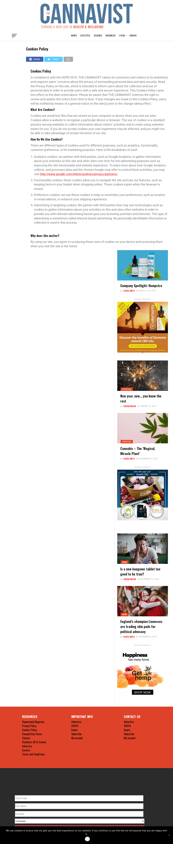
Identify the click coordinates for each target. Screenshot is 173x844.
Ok (87, 839)
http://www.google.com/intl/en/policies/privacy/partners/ (78, 174)
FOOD (122, 35)
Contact (26, 738)
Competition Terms (32, 734)
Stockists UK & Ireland (34, 742)
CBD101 (133, 35)
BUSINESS (111, 35)
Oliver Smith (129, 290)
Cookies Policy (29, 730)
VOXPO (74, 726)
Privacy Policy (29, 726)
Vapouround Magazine (33, 722)
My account (77, 738)
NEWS (74, 35)
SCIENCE (98, 35)
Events (74, 730)
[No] (168, 835)
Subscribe (76, 734)
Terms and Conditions (33, 754)
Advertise (27, 746)
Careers (26, 750)
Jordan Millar (129, 406)
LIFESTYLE (85, 35)
